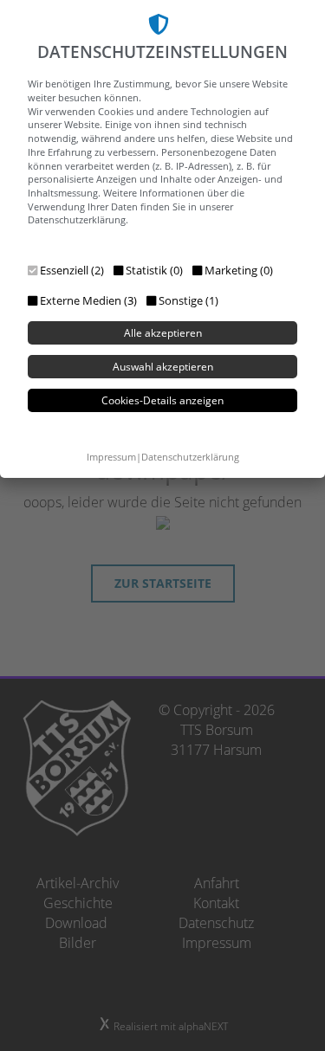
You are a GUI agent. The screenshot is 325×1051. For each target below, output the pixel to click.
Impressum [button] (111, 456)
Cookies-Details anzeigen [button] (162, 400)
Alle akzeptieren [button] (163, 333)
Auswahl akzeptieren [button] (163, 366)
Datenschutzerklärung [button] (190, 456)
